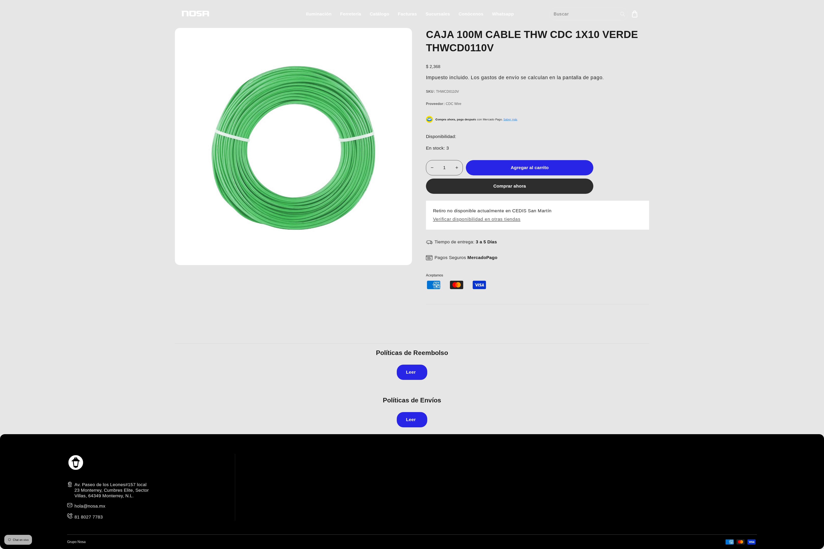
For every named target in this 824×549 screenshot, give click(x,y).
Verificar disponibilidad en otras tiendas (477, 219)
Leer (411, 372)
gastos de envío (500, 77)
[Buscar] (622, 14)
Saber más (510, 119)
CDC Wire (453, 104)
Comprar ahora (509, 186)
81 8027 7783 (88, 516)
